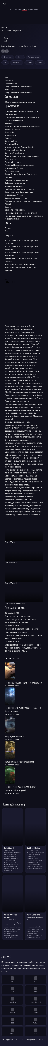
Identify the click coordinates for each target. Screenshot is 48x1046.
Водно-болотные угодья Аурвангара (22, 117)
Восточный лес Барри (15, 150)
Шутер (29, 62)
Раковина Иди (11, 144)
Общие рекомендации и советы (20, 102)
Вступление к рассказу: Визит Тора (21, 111)
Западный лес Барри (14, 153)
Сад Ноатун (10, 159)
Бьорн (7, 228)
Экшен (40, 62)
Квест (20, 57)
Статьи (30, 9)
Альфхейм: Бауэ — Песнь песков (20, 264)
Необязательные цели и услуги (19, 189)
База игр (24, 9)
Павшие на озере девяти (16, 180)
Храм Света (10, 135)
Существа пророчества (16, 198)
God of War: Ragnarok (22, 46)
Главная (4, 46)
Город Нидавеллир (14, 120)
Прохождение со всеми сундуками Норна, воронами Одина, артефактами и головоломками (24, 216)
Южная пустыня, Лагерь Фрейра (20, 147)
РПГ (5, 62)
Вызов (8, 207)
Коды (36, 9)
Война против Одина (15, 210)
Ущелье (8, 138)
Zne (3, 4)
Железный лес (11, 141)
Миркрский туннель (14, 186)
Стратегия (8, 57)
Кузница (8, 123)
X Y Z (12, 9)
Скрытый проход (13, 162)
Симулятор (16, 62)
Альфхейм (9, 132)
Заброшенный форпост (15, 183)
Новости (18, 9)
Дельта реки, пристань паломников (22, 156)
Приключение (33, 57)
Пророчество (11, 114)
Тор (6, 231)
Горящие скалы (12, 171)
